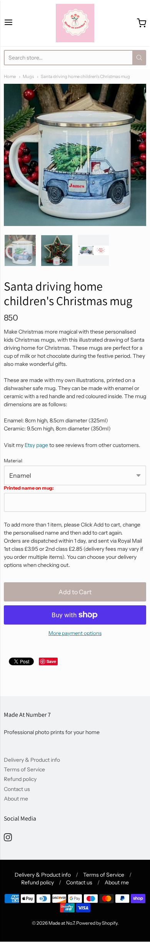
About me (16, 798)
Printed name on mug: (28, 488)
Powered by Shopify (96, 923)
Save (51, 661)
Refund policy (20, 779)
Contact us (17, 789)
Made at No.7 (61, 923)
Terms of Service (24, 769)
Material (13, 461)
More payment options (75, 633)
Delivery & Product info (32, 759)
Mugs (28, 76)
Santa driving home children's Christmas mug (85, 76)
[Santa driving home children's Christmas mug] (20, 250)
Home (10, 76)
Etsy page (36, 445)
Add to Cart (75, 592)
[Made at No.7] (75, 23)
